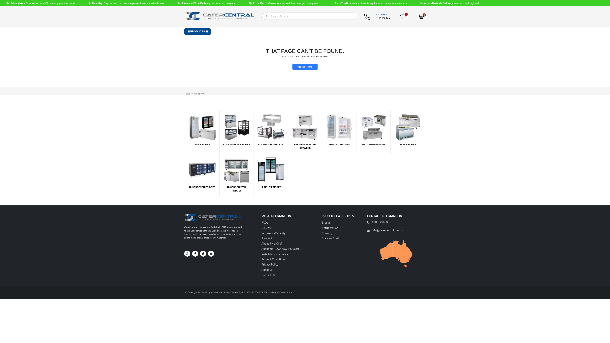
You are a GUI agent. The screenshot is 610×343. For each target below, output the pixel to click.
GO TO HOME (305, 67)
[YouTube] (211, 254)
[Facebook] (195, 254)
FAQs (264, 222)
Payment (266, 238)
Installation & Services (274, 254)
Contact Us (268, 275)
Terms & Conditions (273, 259)
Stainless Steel (330, 238)
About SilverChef (271, 243)
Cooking (327, 233)
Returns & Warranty (273, 233)
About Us (267, 269)
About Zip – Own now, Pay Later (280, 248)
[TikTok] (203, 254)
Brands (326, 222)
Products (199, 93)
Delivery (266, 227)
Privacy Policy (269, 264)
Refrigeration (330, 227)
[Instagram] (187, 254)
